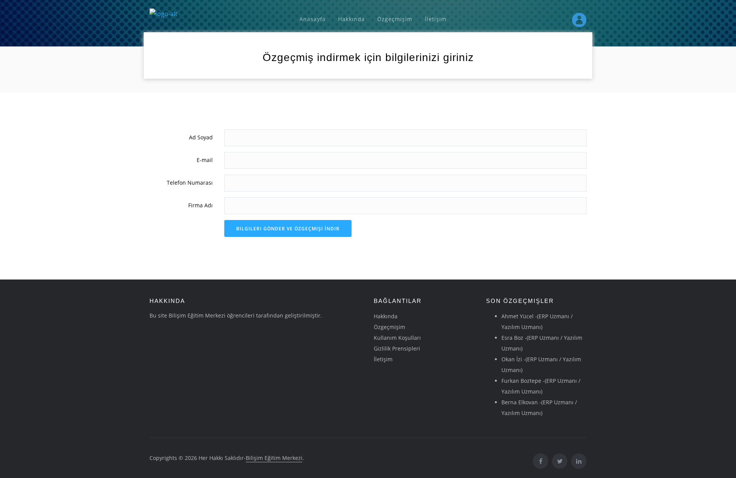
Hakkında (351, 19)
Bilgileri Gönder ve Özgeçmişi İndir (288, 228)
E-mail (205, 160)
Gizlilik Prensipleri (397, 348)
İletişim (436, 19)
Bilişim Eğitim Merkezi (274, 457)
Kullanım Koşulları (397, 337)
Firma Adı (200, 205)
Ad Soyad (201, 137)
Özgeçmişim (394, 19)
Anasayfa (312, 19)
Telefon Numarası (190, 182)
